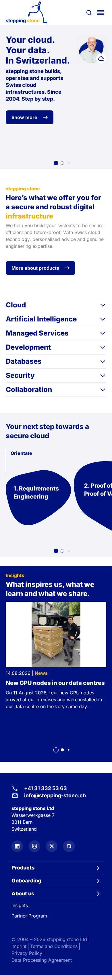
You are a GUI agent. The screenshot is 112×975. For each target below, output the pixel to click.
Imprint (18, 946)
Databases (24, 361)
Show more (24, 117)
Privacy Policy (26, 953)
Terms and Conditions (54, 946)
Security (20, 375)
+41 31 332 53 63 (45, 788)
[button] (56, 163)
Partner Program (29, 916)
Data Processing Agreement (41, 960)
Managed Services (37, 333)
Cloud (16, 305)
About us (22, 893)
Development (28, 347)
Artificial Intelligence (41, 319)
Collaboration (29, 389)
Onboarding (26, 881)
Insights (19, 905)
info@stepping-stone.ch (55, 795)
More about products (35, 268)
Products (22, 868)
